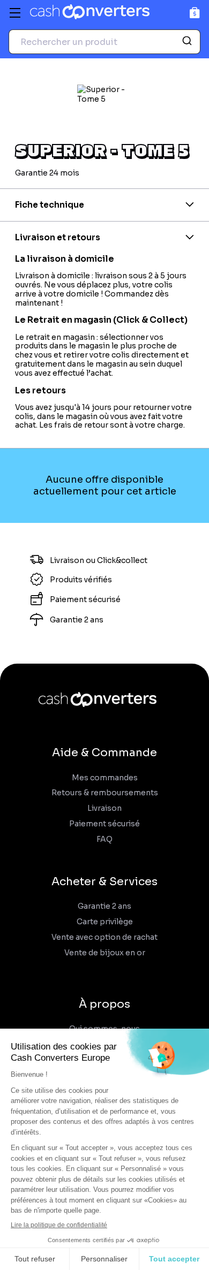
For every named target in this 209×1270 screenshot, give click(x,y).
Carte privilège (105, 921)
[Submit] (188, 42)
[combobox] (104, 41)
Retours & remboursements (104, 792)
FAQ (104, 839)
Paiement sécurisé (104, 823)
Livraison (104, 808)
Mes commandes (105, 777)
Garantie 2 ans (104, 906)
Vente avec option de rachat (104, 937)
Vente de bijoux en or (104, 952)
